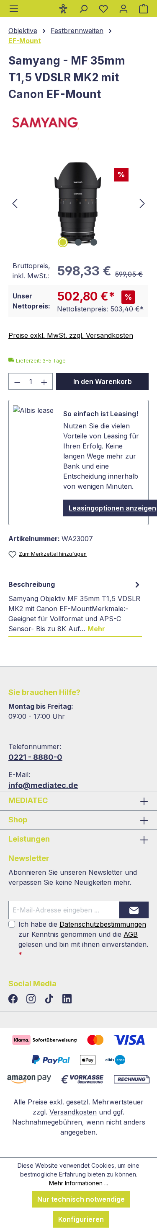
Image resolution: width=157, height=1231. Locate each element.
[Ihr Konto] (123, 8)
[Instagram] (32, 999)
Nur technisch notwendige (81, 1199)
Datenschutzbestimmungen (102, 924)
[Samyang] (78, 124)
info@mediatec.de (43, 785)
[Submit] (134, 910)
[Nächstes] (142, 202)
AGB (131, 934)
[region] (78, 202)
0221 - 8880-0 (35, 757)
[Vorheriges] (14, 202)
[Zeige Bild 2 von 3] (78, 242)
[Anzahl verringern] (17, 381)
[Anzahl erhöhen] (44, 381)
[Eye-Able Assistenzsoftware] (63, 8)
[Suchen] (83, 8)
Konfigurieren (81, 1219)
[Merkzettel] (103, 8)
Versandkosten (73, 1112)
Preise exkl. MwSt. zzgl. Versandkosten (70, 335)
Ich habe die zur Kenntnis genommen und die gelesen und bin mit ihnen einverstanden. (83, 939)
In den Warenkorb (102, 381)
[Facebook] (14, 999)
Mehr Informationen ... (78, 1183)
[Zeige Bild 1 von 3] (62, 242)
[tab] (75, 606)
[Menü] (13, 8)
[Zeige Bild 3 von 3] (93, 242)
